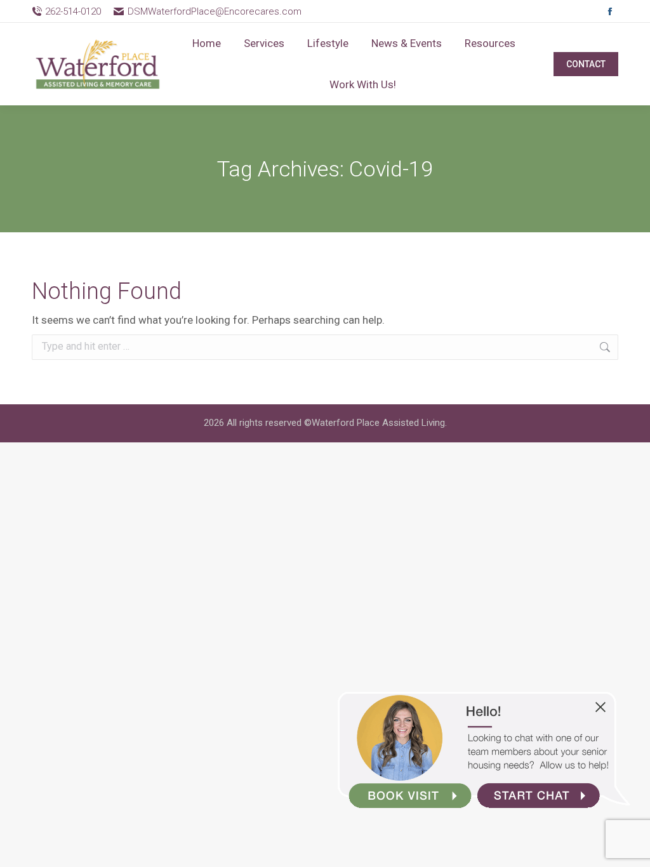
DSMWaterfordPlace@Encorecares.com (214, 11)
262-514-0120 (73, 11)
